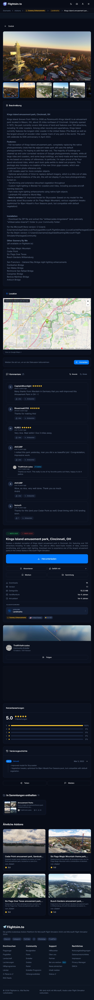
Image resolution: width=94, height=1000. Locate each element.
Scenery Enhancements (36, 10)
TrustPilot (52, 939)
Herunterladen (49, 559)
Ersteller (29, 958)
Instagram (16, 939)
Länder (6, 970)
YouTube (27, 939)
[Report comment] (38, 399)
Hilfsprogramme (9, 966)
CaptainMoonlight (22, 386)
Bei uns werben (57, 962)
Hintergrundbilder (33, 974)
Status (51, 974)
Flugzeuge (7, 950)
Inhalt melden (54, 970)
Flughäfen (7, 954)
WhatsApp (41, 939)
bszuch (17, 505)
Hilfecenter (53, 950)
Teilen (26, 783)
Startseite (7, 11)
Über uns (52, 954)
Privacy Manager (79, 962)
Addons (18, 11)
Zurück (11, 26)
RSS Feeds (7, 978)
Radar (28, 966)
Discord (7, 939)
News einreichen (55, 966)
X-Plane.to (7, 974)
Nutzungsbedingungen (81, 950)
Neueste (74, 374)
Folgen (49, 657)
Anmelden (83, 362)
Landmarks (55, 10)
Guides (28, 962)
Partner (52, 958)
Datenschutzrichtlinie (80, 954)
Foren (28, 954)
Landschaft (7, 958)
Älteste (84, 374)
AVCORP (18, 447)
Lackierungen (8, 962)
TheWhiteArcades (25, 467)
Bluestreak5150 (21, 408)
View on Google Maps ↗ (13, 352)
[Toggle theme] (71, 3)
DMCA (74, 966)
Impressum (76, 958)
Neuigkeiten (31, 950)
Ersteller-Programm (33, 970)
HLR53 (17, 427)
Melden (71, 783)
